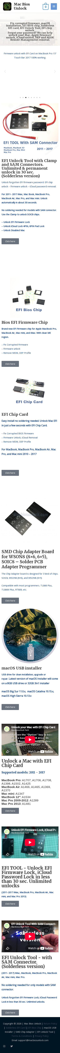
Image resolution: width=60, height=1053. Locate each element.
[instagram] (6, 1046)
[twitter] (12, 1046)
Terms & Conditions (22, 1035)
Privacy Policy (41, 1035)
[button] (5, 71)
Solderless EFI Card (16, 1027)
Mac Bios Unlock (22, 6)
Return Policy (50, 1023)
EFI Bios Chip (34, 1027)
